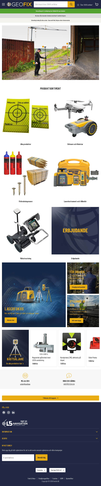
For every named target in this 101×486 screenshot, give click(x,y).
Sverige (56, 470)
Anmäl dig (41, 457)
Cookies (54, 478)
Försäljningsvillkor (43, 478)
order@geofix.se (25, 384)
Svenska (40, 470)
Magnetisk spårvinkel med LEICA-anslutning (41, 358)
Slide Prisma (93, 357)
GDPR (61, 478)
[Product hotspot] (43, 47)
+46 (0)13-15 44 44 (69, 384)
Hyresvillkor (69, 478)
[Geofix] (20, 423)
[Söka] (71, 4)
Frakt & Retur (32, 478)
